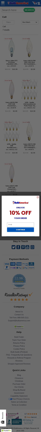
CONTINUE (20, 230)
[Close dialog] (38, 197)
